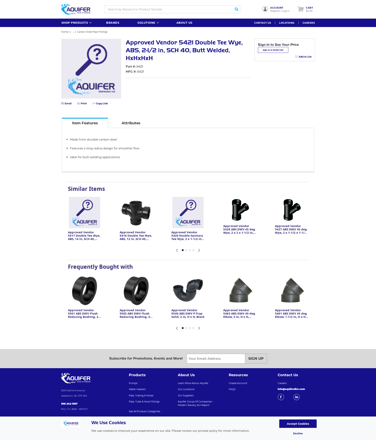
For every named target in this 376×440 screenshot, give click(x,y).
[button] (77, 23)
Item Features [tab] (85, 123)
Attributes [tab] (131, 123)
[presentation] (85, 123)
